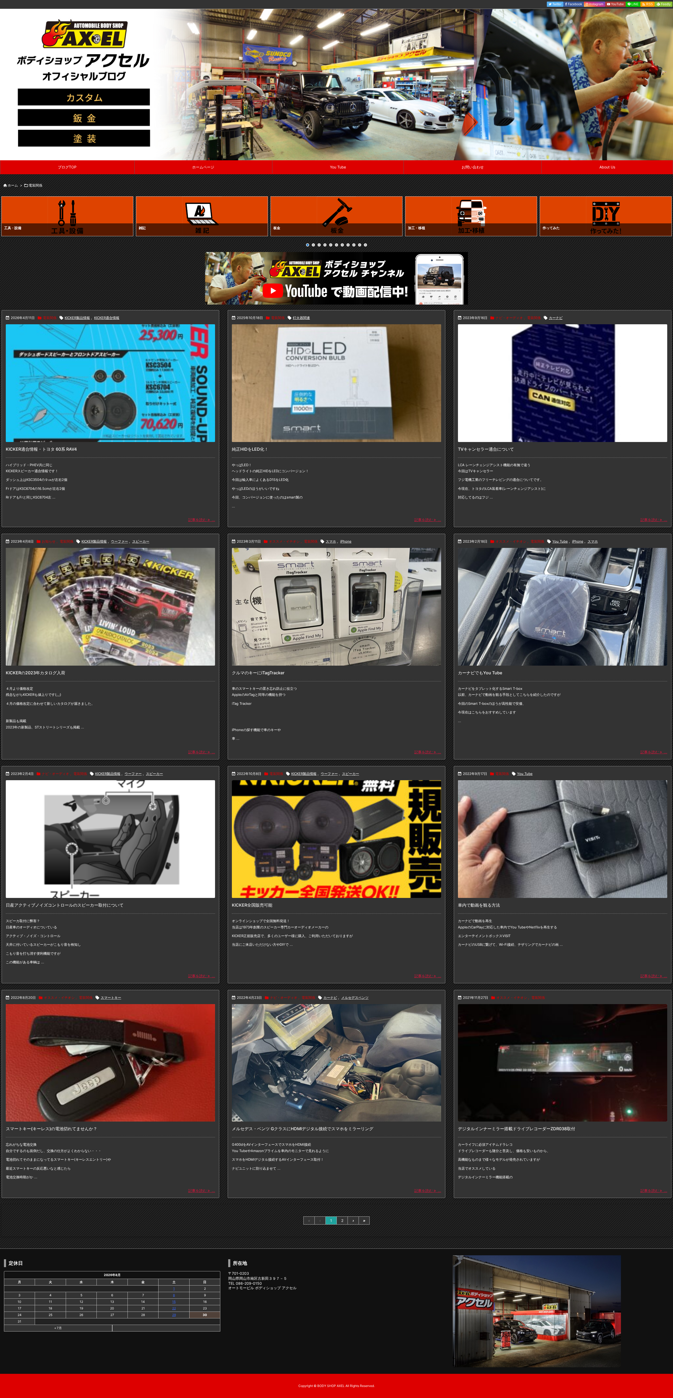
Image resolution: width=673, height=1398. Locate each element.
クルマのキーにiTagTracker (258, 672)
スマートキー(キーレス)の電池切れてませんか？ (51, 1128)
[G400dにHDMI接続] (336, 1063)
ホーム (13, 185)
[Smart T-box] (562, 607)
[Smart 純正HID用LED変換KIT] (336, 383)
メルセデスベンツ (355, 997)
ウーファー (119, 541)
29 (174, 1315)
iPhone (345, 541)
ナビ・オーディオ (509, 318)
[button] (10, 217)
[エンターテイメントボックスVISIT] (562, 839)
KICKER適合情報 (106, 318)
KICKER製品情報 (77, 318)
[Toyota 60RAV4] (110, 383)
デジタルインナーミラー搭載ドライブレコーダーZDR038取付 (516, 1128)
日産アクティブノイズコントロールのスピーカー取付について (65, 905)
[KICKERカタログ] (110, 607)
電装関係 (50, 318)
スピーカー (140, 541)
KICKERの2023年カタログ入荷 (35, 672)
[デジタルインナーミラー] (562, 1063)
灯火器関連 (301, 318)
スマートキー (111, 997)
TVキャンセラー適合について (486, 449)
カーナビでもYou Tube (480, 672)
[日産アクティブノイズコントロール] (110, 839)
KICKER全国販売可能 (252, 905)
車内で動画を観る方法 (479, 905)
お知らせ (48, 541)
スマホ (331, 541)
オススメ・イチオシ (284, 541)
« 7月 (58, 1328)
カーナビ (556, 318)
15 (174, 1302)
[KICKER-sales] (336, 839)
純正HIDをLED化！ (250, 449)
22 (174, 1308)
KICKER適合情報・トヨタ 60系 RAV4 (41, 449)
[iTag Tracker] (336, 607)
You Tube (560, 541)
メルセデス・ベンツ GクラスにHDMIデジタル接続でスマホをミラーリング (302, 1128)
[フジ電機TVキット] (562, 383)
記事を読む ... (201, 519)
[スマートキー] (110, 1063)
